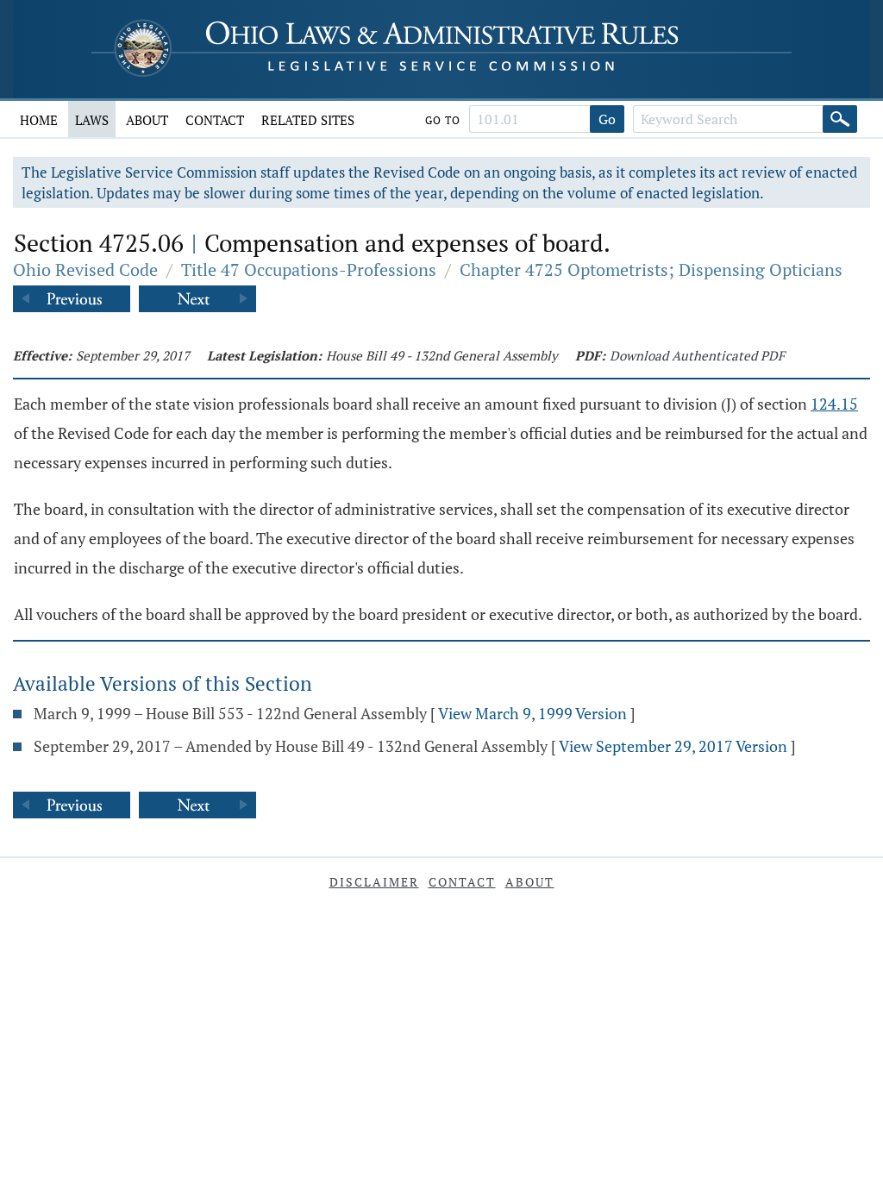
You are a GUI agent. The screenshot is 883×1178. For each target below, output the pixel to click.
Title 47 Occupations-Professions (308, 269)
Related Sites (307, 119)
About (147, 119)
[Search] (840, 119)
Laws (92, 119)
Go (607, 119)
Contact (214, 119)
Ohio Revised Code (85, 269)
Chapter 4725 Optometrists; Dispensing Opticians (651, 269)
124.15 (834, 403)
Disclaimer (374, 882)
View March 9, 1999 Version (532, 713)
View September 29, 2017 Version (673, 746)
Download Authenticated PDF (697, 355)
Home (39, 119)
